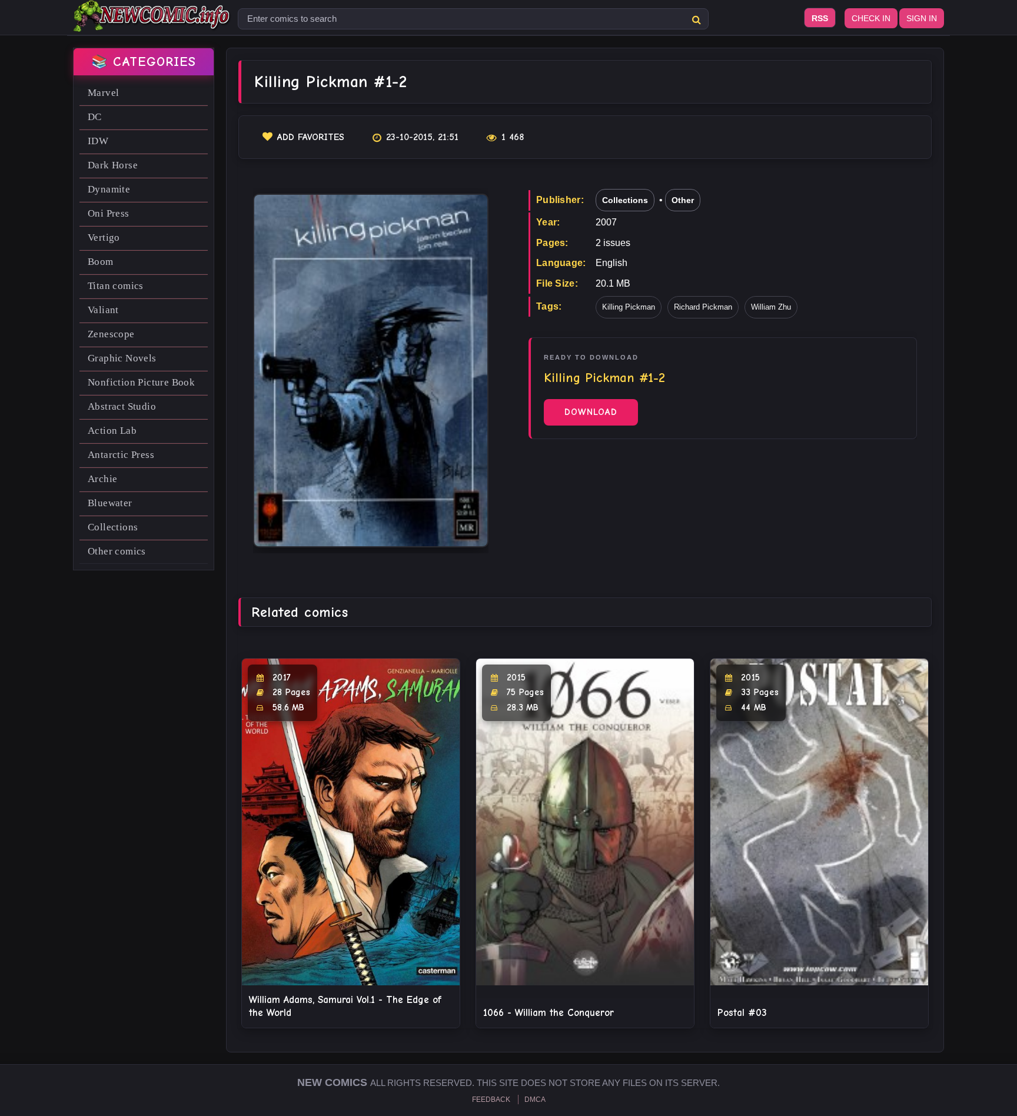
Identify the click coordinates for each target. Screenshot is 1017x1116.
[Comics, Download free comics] (152, 23)
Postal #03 (742, 1012)
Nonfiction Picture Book (141, 382)
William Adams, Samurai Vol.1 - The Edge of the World (345, 1006)
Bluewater (110, 503)
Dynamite (109, 189)
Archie (102, 478)
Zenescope (111, 334)
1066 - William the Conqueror (548, 1012)
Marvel (103, 92)
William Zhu (771, 307)
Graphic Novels (122, 358)
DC (95, 116)
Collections (113, 527)
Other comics (117, 551)
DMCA (535, 1099)
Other (683, 200)
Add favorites (310, 137)
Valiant (103, 309)
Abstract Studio (122, 406)
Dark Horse (113, 165)
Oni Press (108, 213)
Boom (101, 261)
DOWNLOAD (590, 412)
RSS (820, 18)
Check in (871, 18)
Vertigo (104, 237)
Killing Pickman (628, 307)
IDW (98, 141)
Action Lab (112, 430)
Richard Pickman (703, 307)
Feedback (491, 1099)
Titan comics (116, 285)
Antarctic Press (121, 454)
